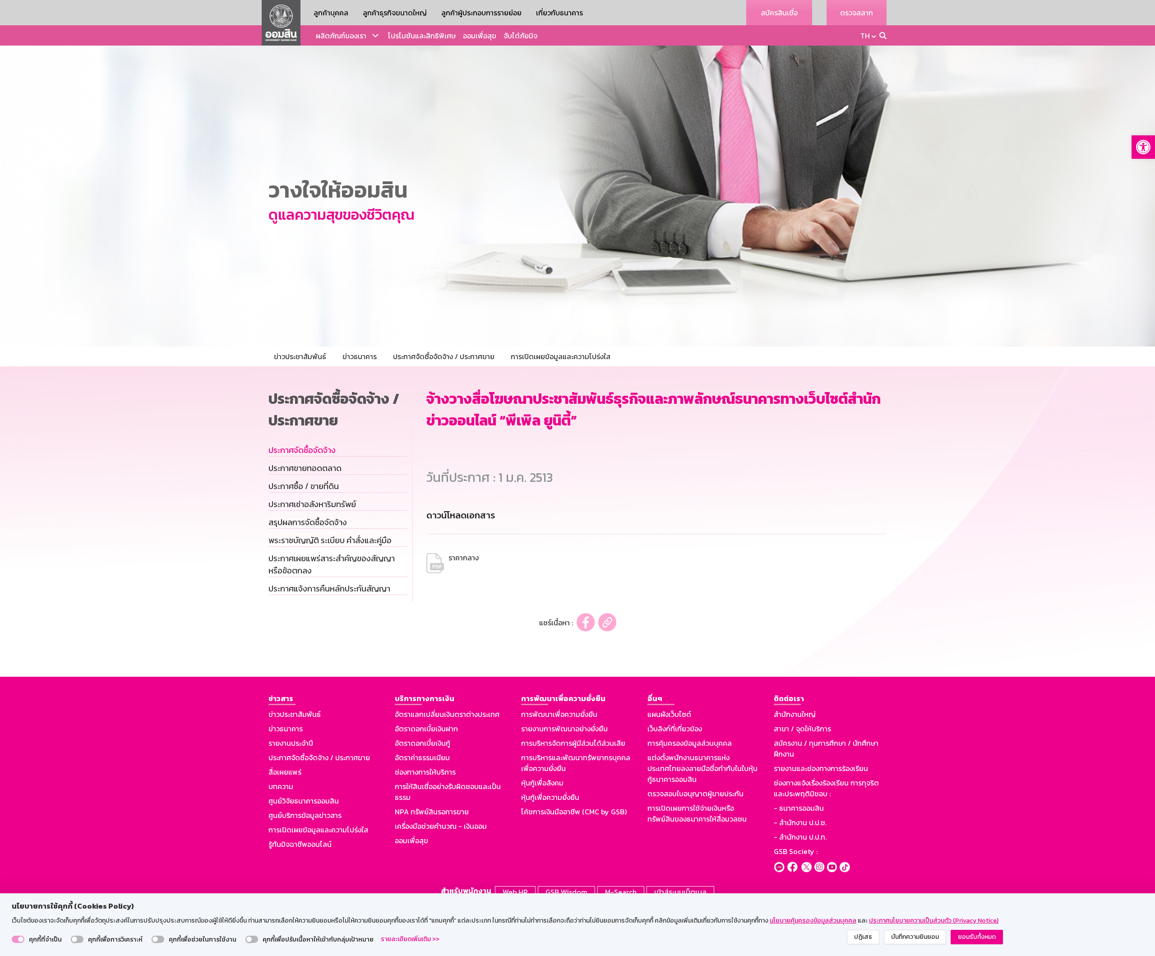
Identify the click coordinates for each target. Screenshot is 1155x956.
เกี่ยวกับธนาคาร (559, 12)
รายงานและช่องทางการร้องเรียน (821, 768)
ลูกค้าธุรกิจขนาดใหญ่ (395, 12)
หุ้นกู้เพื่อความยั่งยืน (550, 797)
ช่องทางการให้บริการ (425, 772)
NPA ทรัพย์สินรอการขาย (432, 811)
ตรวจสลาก (856, 12)
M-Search (621, 892)
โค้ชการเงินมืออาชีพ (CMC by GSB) (574, 811)
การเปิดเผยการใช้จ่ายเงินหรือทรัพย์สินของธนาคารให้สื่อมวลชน (697, 813)
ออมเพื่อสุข (479, 35)
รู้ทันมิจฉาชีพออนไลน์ (300, 844)
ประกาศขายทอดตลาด (305, 468)
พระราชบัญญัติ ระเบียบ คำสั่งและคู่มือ (330, 540)
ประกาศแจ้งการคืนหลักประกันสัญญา (329, 588)
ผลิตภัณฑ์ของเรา (341, 35)
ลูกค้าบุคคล (331, 12)
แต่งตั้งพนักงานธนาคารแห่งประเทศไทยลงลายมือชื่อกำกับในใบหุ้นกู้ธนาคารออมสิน (702, 768)
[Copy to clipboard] (607, 622)
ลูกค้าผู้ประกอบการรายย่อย (481, 12)
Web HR (515, 892)
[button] (1143, 147)
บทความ (280, 786)
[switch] (18, 939)
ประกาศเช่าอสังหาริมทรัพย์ (312, 504)
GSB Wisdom (566, 892)
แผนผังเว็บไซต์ (669, 714)
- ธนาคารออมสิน (799, 808)
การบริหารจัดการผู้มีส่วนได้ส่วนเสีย (573, 743)
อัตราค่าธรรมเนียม (422, 757)
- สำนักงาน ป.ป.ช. (800, 822)
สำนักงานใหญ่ (795, 714)
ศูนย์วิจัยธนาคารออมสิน (303, 800)
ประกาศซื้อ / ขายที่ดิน (303, 486)
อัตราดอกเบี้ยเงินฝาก (426, 728)
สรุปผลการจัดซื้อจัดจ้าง (307, 522)
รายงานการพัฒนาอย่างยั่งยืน (564, 728)
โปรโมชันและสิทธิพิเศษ (422, 35)
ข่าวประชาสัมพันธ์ (294, 714)
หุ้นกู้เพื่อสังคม (542, 782)
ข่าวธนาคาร (285, 728)
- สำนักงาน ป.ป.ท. (800, 836)
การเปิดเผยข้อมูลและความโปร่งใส (318, 829)
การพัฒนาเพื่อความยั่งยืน (559, 714)
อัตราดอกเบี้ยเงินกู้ (422, 743)
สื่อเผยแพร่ (284, 772)
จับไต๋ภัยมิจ (520, 35)
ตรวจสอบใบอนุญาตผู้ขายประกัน (695, 793)
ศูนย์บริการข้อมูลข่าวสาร (305, 815)
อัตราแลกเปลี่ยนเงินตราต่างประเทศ (447, 714)
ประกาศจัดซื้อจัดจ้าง (302, 450)
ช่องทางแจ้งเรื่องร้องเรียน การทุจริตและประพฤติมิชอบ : (826, 788)
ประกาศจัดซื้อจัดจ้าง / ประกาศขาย (319, 757)
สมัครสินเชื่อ (779, 12)
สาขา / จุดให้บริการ (802, 728)
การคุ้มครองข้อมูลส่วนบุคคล (689, 743)
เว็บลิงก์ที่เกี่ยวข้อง (674, 728)
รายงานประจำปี (290, 743)
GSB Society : (796, 851)
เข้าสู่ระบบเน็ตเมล (680, 892)
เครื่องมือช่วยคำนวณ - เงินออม (441, 826)
